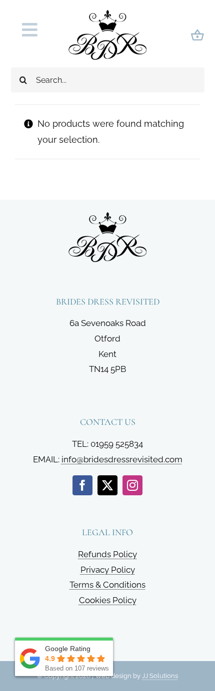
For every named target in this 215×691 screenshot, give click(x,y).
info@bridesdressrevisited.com (122, 459)
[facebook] (82, 485)
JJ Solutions (160, 676)
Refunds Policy (107, 554)
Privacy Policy (107, 570)
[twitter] (108, 485)
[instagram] (132, 485)
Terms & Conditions (108, 585)
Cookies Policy (107, 600)
